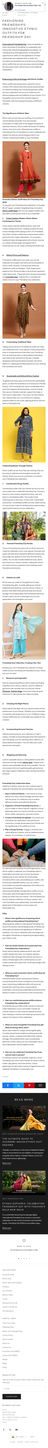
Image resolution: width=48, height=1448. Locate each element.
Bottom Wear (7, 1295)
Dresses (5, 1287)
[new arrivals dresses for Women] (24, 434)
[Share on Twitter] (18, 1085)
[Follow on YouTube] (16, 1429)
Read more (6, 1163)
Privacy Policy (7, 1335)
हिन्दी (32, 1437)
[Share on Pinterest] (29, 1085)
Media (4, 1359)
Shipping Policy (8, 1327)
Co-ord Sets (7, 1291)
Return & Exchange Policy (12, 1331)
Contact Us (6, 1347)
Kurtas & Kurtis (8, 1274)
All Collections (7, 1311)
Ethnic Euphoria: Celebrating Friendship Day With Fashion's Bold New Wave (23, 1206)
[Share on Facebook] (7, 1085)
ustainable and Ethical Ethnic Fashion (23, 376)
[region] (24, 1246)
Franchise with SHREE (11, 1351)
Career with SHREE (9, 1355)
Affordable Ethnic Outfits (28, 14)
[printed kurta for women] (24, 169)
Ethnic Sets (6, 1278)
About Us (6, 1343)
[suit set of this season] (24, 631)
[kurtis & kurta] (24, 311)
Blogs (4, 1363)
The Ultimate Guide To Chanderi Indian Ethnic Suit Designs (22, 1142)
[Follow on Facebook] (3, 1429)
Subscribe (11, 1396)
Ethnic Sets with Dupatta (12, 1283)
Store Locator (7, 1339)
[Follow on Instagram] (10, 1429)
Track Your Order (8, 1323)
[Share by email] (40, 1085)
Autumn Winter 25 (9, 1307)
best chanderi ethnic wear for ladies (22, 1134)
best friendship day (13, 1199)
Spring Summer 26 (9, 1303)
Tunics (5, 1299)
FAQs (4, 1367)
